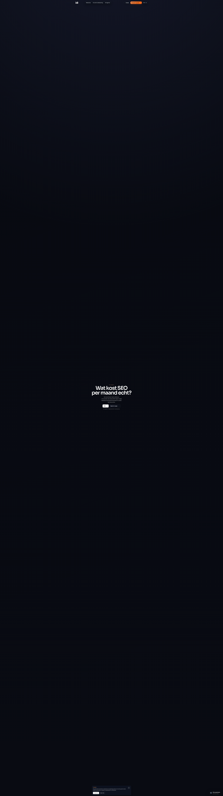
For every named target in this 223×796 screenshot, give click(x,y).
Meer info (102, 792)
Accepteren (96, 792)
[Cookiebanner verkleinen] (129, 788)
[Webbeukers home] (76, 3)
